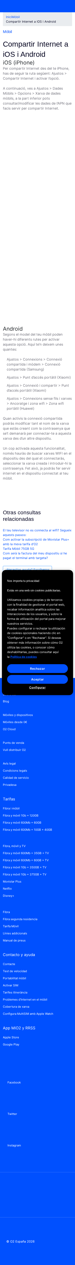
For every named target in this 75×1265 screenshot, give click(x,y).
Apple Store (11, 1037)
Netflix (7, 888)
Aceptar (37, 679)
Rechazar (37, 668)
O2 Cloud (9, 729)
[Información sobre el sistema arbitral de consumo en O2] (37, 1192)
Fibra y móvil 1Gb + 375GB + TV (24, 874)
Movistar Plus (12, 881)
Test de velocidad (15, 971)
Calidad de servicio (16, 777)
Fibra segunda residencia (20, 919)
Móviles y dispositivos (18, 715)
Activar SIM (10, 985)
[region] (37, 632)
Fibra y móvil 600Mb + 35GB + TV (26, 853)
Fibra (6, 912)
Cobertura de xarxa (16, 1006)
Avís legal (9, 763)
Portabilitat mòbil (14, 978)
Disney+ (8, 896)
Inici (9, 17)
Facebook (13, 1082)
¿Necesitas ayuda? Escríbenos (27, 569)
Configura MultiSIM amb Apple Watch (28, 1014)
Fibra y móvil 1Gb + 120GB (20, 815)
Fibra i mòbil (11, 808)
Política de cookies (23, 657)
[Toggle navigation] (67, 6)
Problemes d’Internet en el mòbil (25, 999)
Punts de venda (13, 743)
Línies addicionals (15, 933)
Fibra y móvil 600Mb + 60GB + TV (26, 860)
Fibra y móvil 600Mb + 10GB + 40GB (27, 829)
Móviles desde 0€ (15, 722)
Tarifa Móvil (11, 926)
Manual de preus (14, 940)
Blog (6, 701)
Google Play (11, 1044)
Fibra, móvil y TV (14, 846)
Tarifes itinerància (15, 992)
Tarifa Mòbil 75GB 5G (18, 549)
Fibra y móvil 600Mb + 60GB (22, 822)
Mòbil (16, 17)
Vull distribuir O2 (14, 750)
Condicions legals (15, 770)
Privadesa (9, 785)
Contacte (9, 964)
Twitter (11, 1114)
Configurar (37, 687)
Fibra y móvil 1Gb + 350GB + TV (24, 867)
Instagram (13, 1145)
